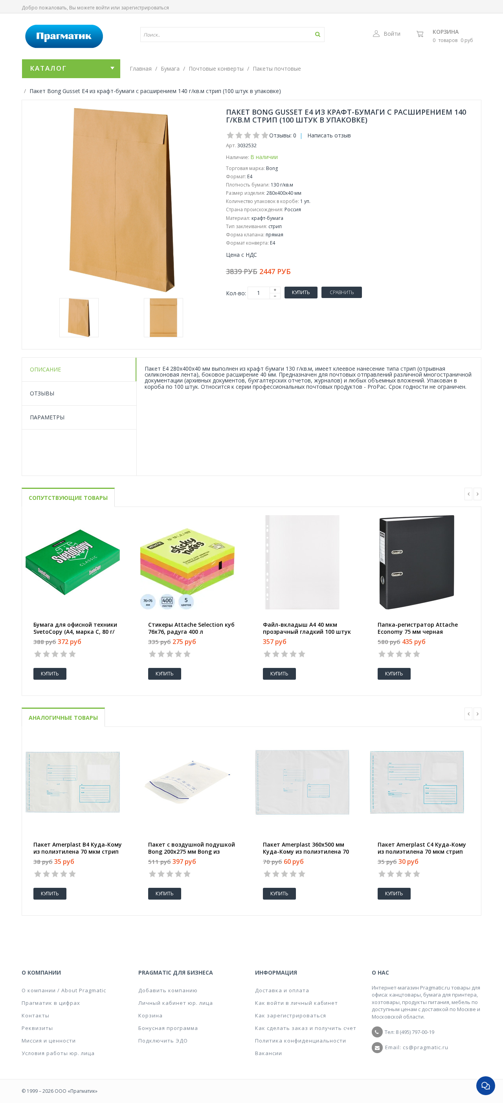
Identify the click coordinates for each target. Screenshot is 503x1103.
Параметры (47, 417)
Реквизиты (37, 1028)
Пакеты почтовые (277, 68)
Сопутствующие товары (68, 497)
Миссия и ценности (49, 1040)
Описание (45, 369)
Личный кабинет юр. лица (175, 1002)
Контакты (36, 1015)
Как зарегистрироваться (290, 1015)
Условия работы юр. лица (58, 1053)
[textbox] (209, 34)
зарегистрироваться (145, 7)
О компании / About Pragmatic (64, 990)
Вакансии (268, 1053)
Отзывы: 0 (282, 135)
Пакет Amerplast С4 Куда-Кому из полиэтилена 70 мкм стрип (422, 848)
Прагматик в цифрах (51, 1002)
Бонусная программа (168, 1028)
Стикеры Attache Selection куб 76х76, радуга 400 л (191, 628)
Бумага (170, 68)
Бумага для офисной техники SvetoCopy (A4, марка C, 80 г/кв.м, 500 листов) (75, 631)
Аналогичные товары (63, 717)
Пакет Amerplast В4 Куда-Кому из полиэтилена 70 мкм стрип (77, 848)
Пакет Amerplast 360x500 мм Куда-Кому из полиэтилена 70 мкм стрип (306, 851)
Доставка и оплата (282, 990)
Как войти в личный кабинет (296, 1002)
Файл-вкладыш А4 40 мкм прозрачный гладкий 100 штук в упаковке (307, 631)
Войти (392, 33)
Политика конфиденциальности (300, 1040)
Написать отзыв (329, 135)
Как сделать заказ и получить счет (305, 1028)
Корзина (446, 31)
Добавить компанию (168, 990)
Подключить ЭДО (163, 1040)
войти (103, 7)
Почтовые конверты (216, 68)
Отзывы (42, 393)
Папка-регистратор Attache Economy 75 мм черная (418, 628)
